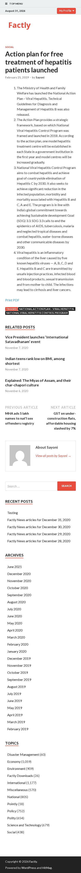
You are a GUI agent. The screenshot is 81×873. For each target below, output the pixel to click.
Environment (16, 768)
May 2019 (14, 708)
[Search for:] (40, 486)
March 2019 (16, 722)
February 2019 (17, 729)
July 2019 (14, 694)
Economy (14, 761)
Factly (19, 25)
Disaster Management (23, 754)
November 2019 (19, 665)
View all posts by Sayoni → (53, 456)
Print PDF (12, 300)
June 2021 (14, 567)
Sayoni (40, 77)
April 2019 (14, 715)
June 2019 (14, 701)
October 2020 (17, 588)
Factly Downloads (20, 776)
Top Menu (16, 3)
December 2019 (19, 658)
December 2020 (19, 574)
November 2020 (19, 581)
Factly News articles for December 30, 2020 (38, 527)
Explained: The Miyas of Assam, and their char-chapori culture (38, 382)
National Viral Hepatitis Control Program (37, 312)
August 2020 (16, 602)
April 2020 (14, 630)
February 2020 (17, 644)
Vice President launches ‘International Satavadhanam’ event (36, 339)
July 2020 (14, 609)
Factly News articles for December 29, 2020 (38, 534)
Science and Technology (24, 825)
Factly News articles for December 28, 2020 (38, 541)
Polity (11, 818)
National (13, 797)
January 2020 (16, 651)
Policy (11, 811)
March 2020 (16, 637)
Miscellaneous (17, 790)
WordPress (28, 867)
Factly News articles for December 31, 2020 (38, 520)
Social (9, 47)
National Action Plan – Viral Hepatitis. (46, 308)
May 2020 (14, 623)
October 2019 (17, 672)
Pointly (12, 804)
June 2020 (14, 616)
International (16, 783)
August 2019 (16, 687)
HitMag (47, 867)
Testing (12, 513)
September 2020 (19, 595)
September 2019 (19, 679)
